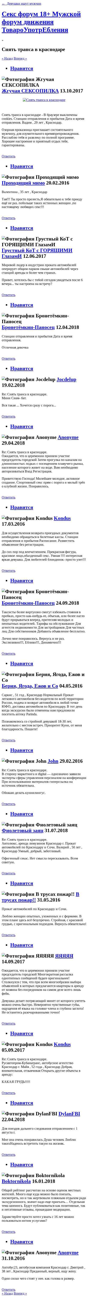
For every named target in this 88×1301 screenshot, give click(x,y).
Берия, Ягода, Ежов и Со (30, 686)
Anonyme (68, 437)
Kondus (62, 518)
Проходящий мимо (23, 183)
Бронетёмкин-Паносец (28, 327)
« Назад (7, 58)
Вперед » (20, 58)
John (53, 761)
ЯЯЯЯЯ (64, 956)
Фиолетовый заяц (22, 830)
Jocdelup (66, 379)
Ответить (8, 156)
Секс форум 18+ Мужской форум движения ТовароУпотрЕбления (41, 22)
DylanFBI (69, 1113)
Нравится (21, 68)
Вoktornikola (16, 1181)
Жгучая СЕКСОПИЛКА (30, 91)
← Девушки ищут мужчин (21, 3)
